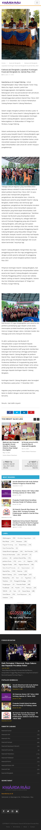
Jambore (5, 558)
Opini (17, 578)
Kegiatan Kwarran (24, 564)
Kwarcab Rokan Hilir (8, 765)
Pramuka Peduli (21, 584)
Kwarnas (19, 571)
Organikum (28, 578)
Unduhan (5, 597)
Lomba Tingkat (22, 574)
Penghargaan (7, 584)
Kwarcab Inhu (6, 738)
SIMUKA (5, 591)
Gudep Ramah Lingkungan (10, 551)
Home (4, 63)
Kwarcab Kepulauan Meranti (10, 746)
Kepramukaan (26, 568)
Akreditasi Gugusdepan (24, 538)
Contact (32, 827)
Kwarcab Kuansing (7, 750)
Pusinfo (17, 588)
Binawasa (19, 541)
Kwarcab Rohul (6, 761)
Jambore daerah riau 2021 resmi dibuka (9, 466)
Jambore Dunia (7, 561)
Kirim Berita (16, 827)
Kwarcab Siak (6, 769)
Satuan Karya (26, 591)
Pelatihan (5, 581)
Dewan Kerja (22, 545)
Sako (14, 591)
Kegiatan (30, 561)
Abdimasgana (7, 538)
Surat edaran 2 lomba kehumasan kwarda (31, 466)
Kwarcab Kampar (7, 742)
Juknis (19, 561)
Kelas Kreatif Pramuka (9, 568)
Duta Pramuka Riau (8, 548)
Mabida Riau (6, 578)
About (25, 827)
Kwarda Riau (6, 571)
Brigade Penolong (8, 545)
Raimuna (29, 588)
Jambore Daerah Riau (20, 558)
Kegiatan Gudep (7, 564)
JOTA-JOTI (24, 555)
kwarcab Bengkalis (15, 63)
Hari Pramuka (29, 551)
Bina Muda (6, 541)
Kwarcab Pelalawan (8, 758)
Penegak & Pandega (20, 581)
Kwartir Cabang (7, 574)
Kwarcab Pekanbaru (8, 754)
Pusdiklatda (6, 588)
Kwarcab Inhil (6, 734)
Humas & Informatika (9, 555)
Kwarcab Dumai (6, 731)
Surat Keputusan (22, 594)
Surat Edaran (6, 594)
